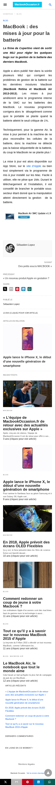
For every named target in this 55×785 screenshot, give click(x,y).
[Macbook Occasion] (27, 4)
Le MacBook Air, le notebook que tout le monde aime (21, 667)
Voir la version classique (35, 773)
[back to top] (48, 773)
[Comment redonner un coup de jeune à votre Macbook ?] (27, 575)
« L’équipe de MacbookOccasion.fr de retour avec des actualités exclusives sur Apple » (25, 423)
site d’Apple (33, 166)
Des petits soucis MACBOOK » (35, 266)
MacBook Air (16, 656)
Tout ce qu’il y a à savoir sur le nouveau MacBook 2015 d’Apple (24, 635)
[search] (50, 4)
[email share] (11, 289)
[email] (16, 782)
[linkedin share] (23, 289)
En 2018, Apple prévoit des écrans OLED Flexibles (26, 544)
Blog (19, 14)
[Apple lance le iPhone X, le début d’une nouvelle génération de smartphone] (27, 339)
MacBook (8, 410)
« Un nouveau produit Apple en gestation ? (26, 278)
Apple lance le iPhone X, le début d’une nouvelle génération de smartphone (27, 361)
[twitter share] (5, 289)
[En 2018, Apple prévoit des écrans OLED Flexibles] (27, 518)
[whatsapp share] (29, 289)
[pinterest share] (17, 289)
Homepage (8, 14)
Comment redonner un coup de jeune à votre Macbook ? (22, 602)
